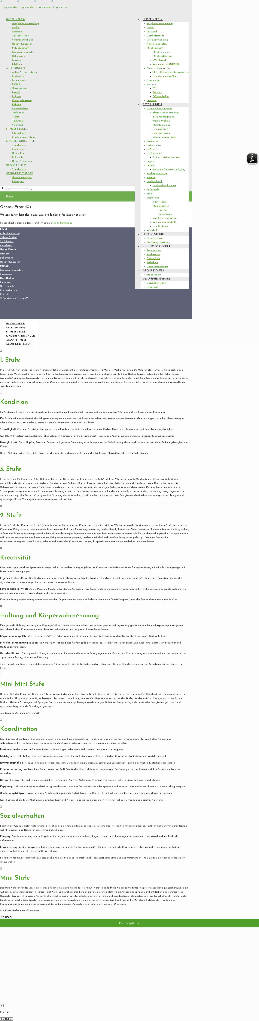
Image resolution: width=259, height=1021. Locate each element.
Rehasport (18, 181)
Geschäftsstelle (21, 36)
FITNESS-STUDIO (16, 129)
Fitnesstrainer (20, 133)
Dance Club (18, 153)
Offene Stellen (8, 237)
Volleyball (17, 125)
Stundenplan (19, 145)
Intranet (4, 254)
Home (9, 196)
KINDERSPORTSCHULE (20, 141)
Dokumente (18, 56)
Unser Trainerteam (22, 161)
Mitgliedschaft (20, 48)
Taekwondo (18, 112)
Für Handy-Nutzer (129, 923)
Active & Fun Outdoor (24, 72)
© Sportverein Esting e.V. (14, 298)
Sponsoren (6, 274)
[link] (31, 189)
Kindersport (18, 149)
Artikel (15, 27)
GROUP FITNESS (16, 165)
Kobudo (16, 104)
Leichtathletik (20, 108)
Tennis (15, 117)
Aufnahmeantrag (10, 233)
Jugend (16, 92)
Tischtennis (18, 121)
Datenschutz (7, 286)
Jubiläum (17, 64)
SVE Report (6, 241)
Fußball (16, 84)
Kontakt (4, 294)
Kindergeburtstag (22, 100)
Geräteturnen (19, 88)
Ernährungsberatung (23, 137)
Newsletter (6, 245)
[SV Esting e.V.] (34, 7)
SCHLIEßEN (6, 917)
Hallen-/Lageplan (22, 44)
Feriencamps (19, 80)
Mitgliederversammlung (25, 23)
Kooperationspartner (24, 52)
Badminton (18, 76)
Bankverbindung (9, 290)
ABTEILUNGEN (15, 68)
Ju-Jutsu (16, 96)
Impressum (6, 282)
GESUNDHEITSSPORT (19, 173)
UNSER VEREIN (15, 19)
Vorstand (17, 31)
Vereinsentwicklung (22, 40)
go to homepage (63, 223)
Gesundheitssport (22, 177)
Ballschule (17, 157)
